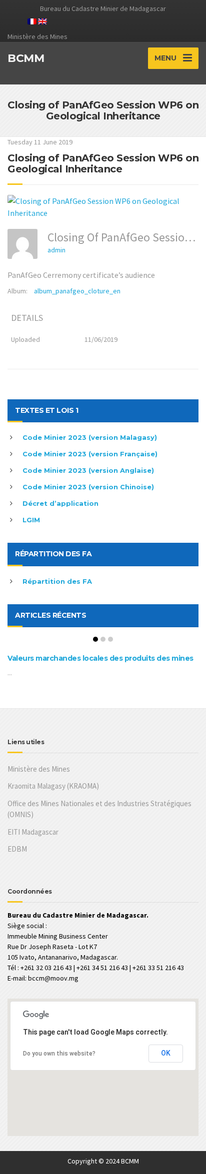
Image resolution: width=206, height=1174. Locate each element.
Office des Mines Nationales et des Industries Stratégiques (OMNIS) (100, 809)
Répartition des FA (57, 581)
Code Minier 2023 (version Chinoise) (88, 487)
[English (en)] (42, 20)
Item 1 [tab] (95, 639)
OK (165, 1053)
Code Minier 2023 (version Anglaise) (88, 470)
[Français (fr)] (32, 20)
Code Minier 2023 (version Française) (90, 454)
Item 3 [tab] (110, 639)
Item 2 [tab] (103, 639)
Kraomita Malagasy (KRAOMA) (53, 786)
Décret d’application (60, 503)
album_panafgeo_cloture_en (77, 290)
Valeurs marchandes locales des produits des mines (101, 658)
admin (57, 249)
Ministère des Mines (39, 769)
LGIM (31, 520)
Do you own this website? (59, 1053)
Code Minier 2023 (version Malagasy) (89, 437)
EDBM (17, 849)
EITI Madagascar (33, 832)
